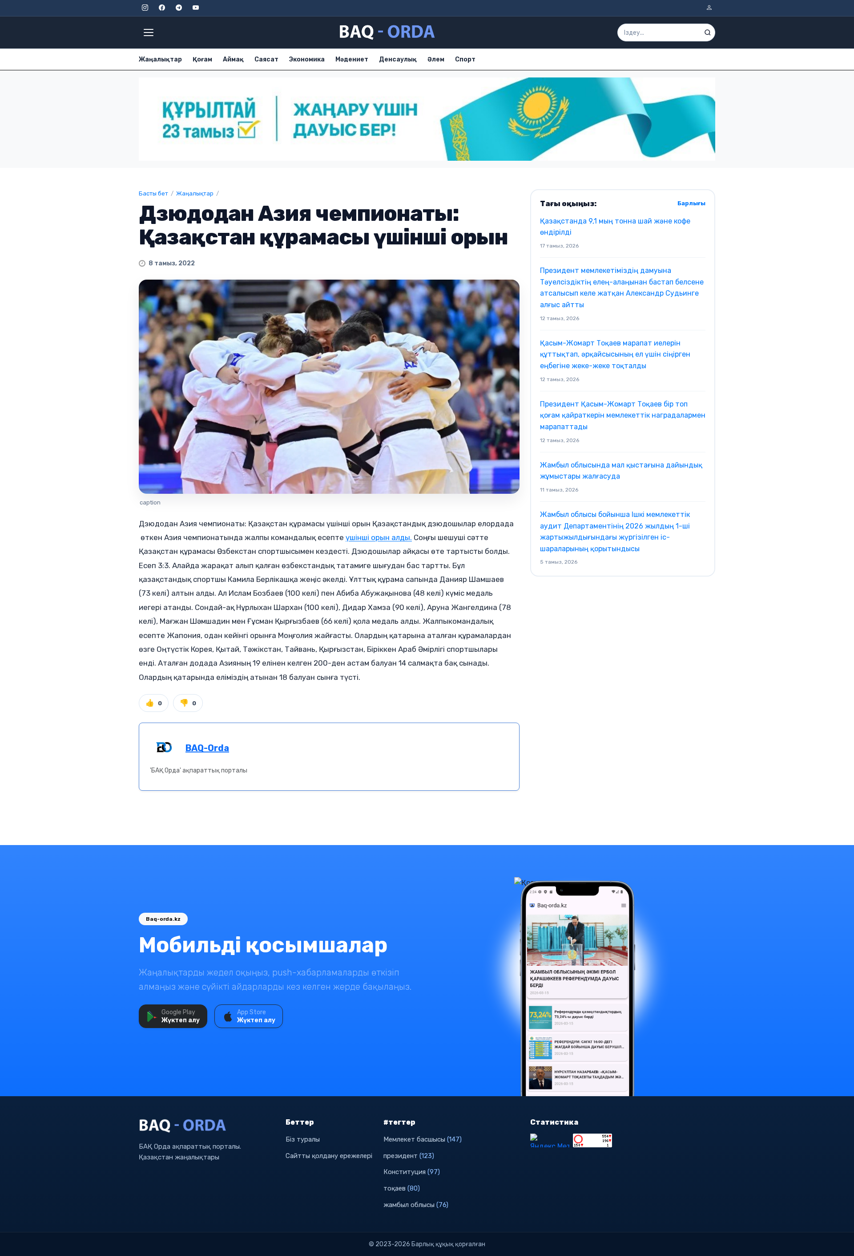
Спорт (465, 59)
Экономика (307, 59)
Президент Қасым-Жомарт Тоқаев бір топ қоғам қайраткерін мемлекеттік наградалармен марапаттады (622, 415)
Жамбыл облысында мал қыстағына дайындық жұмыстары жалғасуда (621, 471)
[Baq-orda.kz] (207, 1126)
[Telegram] (179, 8)
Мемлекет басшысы (422, 1139)
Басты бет (153, 193)
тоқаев (401, 1188)
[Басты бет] (388, 32)
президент (408, 1156)
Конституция (411, 1172)
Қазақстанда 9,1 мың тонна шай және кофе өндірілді (615, 227)
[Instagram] (145, 8)
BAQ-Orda (207, 748)
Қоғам (202, 59)
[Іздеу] (708, 32)
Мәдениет (351, 59)
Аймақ (233, 59)
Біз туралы (303, 1139)
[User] (709, 8)
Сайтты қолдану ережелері (329, 1156)
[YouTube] (195, 8)
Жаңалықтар (160, 59)
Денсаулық (398, 59)
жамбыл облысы (415, 1205)
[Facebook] (162, 8)
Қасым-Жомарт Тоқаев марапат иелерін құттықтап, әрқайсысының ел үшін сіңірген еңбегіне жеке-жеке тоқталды (615, 354)
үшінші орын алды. (379, 537)
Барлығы (691, 203)
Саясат (266, 59)
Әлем (435, 59)
